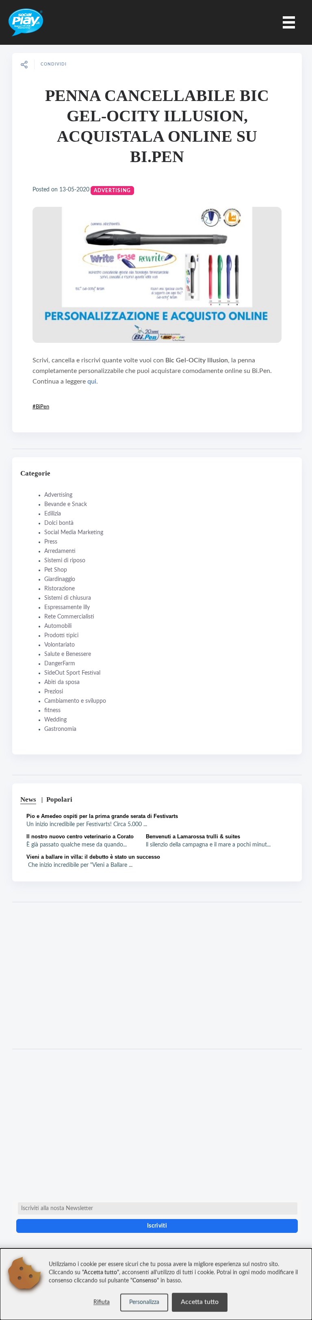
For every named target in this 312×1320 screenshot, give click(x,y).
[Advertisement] (157, 976)
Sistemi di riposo (64, 561)
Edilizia (52, 514)
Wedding (55, 720)
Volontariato (59, 645)
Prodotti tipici (61, 635)
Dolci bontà (59, 523)
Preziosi (53, 692)
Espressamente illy (67, 607)
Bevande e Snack (65, 504)
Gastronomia (60, 729)
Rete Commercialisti (69, 617)
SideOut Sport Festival (72, 673)
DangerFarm (59, 664)
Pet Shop (55, 570)
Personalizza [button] (144, 1302)
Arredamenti (60, 551)
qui (91, 381)
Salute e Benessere (67, 654)
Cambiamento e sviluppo (75, 701)
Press (50, 542)
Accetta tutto (200, 1302)
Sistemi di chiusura (67, 598)
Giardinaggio (59, 579)
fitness (52, 710)
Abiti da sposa (62, 682)
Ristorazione (59, 589)
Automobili (58, 626)
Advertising (112, 190)
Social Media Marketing (73, 532)
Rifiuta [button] (101, 1302)
